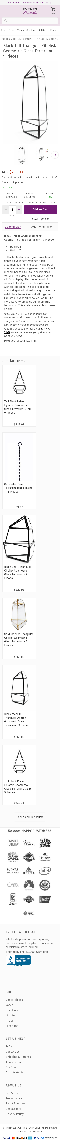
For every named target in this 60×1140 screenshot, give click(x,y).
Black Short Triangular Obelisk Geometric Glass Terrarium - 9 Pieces (18, 572)
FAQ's (9, 1046)
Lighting (42, 30)
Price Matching (15, 1072)
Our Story (12, 1093)
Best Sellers (13, 1108)
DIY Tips (11, 1067)
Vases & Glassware (49, 39)
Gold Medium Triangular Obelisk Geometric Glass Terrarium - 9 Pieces (18, 639)
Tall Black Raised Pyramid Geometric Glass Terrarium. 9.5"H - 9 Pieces (18, 407)
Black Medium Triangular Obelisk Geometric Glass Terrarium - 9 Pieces (16, 719)
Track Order (13, 1062)
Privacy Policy (15, 1114)
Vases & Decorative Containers (18, 39)
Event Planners (16, 1103)
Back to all (30, 817)
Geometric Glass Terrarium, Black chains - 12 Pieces (18, 488)
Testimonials (14, 1098)
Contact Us (13, 1051)
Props (53, 30)
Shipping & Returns (18, 1056)
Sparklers (31, 30)
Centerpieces (8, 30)
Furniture (12, 1026)
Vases (21, 30)
